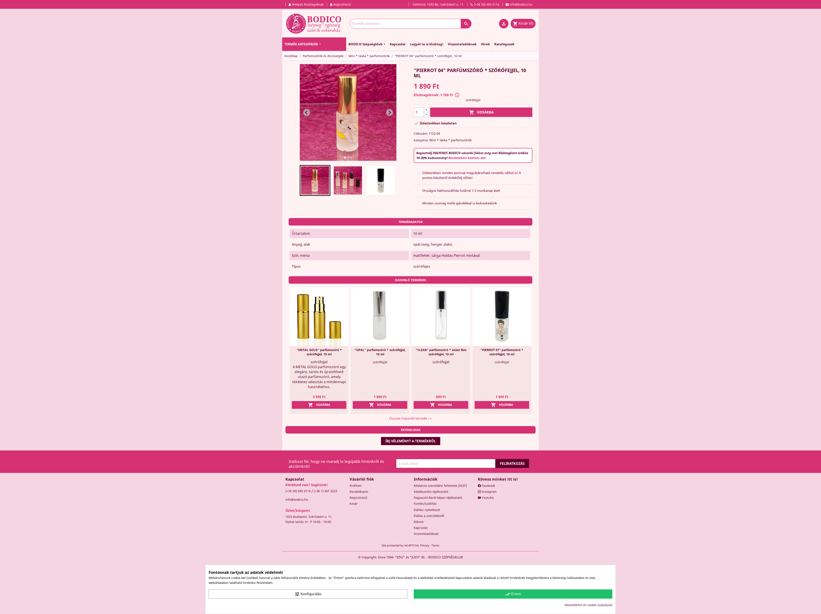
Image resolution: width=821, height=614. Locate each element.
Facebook (488, 486)
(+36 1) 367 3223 (325, 491)
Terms (435, 545)
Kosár (354, 504)
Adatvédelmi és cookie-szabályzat (588, 605)
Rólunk (419, 522)
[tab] (345, 157)
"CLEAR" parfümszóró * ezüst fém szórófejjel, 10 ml (441, 352)
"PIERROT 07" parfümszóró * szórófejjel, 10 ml (501, 352)
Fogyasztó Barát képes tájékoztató (438, 498)
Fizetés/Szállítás (425, 504)
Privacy (424, 545)
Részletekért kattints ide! (467, 158)
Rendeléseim (359, 492)
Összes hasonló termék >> (410, 418)
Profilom (356, 486)
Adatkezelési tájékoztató (431, 492)
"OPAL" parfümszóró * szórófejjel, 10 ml (380, 352)
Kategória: (421, 140)
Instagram (489, 492)
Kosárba (481, 112)
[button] (315, 180)
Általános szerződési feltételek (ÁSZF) (440, 486)
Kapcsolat (421, 528)
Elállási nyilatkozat (427, 510)
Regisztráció (358, 498)
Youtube (487, 498)
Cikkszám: (421, 133)
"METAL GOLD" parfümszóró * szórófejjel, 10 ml (319, 352)
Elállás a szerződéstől (429, 516)
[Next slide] (389, 112)
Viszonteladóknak (426, 534)
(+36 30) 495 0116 (298, 491)
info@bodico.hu (296, 499)
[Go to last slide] (306, 112)
